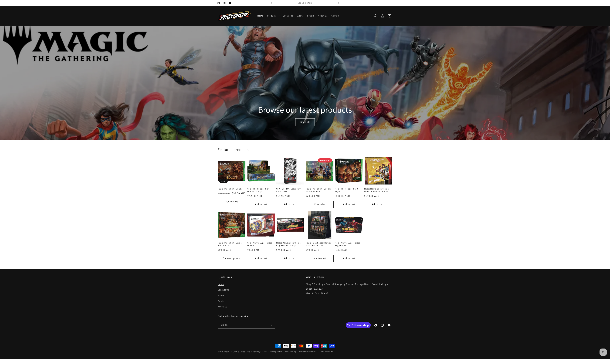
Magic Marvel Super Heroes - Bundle (260, 244)
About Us (222, 306)
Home (221, 284)
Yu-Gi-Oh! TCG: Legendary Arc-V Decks (288, 190)
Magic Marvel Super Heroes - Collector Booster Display (377, 190)
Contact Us (223, 289)
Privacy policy (276, 351)
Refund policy (290, 351)
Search (221, 295)
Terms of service (326, 351)
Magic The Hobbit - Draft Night (346, 190)
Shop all (305, 122)
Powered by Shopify (259, 352)
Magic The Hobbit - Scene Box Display (229, 244)
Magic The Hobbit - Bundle (230, 189)
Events (221, 301)
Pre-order (319, 204)
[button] (273, 15)
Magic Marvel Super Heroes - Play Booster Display (289, 244)
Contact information (307, 351)
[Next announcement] (338, 3)
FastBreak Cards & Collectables (237, 352)
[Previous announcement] (271, 3)
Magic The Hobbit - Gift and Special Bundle (319, 190)
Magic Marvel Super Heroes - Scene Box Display (319, 244)
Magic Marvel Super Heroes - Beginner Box (348, 244)
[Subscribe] (271, 325)
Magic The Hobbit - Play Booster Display (258, 190)
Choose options (231, 258)
